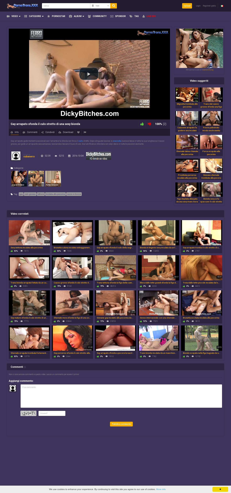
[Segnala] (85, 132)
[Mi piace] (142, 124)
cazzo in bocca (74, 194)
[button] (89, 74)
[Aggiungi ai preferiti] (78, 132)
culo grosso (30, 194)
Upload (187, 6)
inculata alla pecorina (55, 194)
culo (80, 141)
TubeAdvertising (207, 70)
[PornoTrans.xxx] (23, 5)
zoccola (117, 141)
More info (161, 489)
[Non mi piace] (149, 124)
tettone (41, 194)
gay (21, 194)
